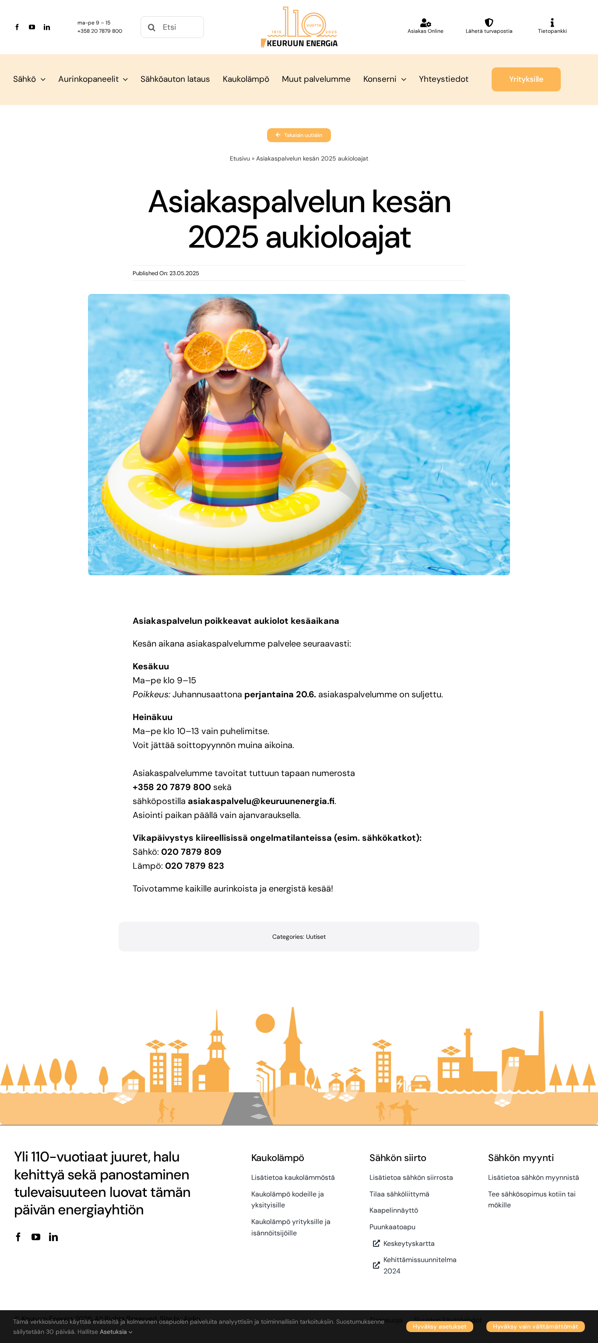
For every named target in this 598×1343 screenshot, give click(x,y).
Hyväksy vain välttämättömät (535, 1326)
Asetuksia (114, 1332)
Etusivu (240, 158)
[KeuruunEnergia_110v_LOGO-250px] (299, 11)
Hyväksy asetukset (440, 1326)
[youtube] (32, 27)
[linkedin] (47, 27)
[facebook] (17, 27)
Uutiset (316, 937)
